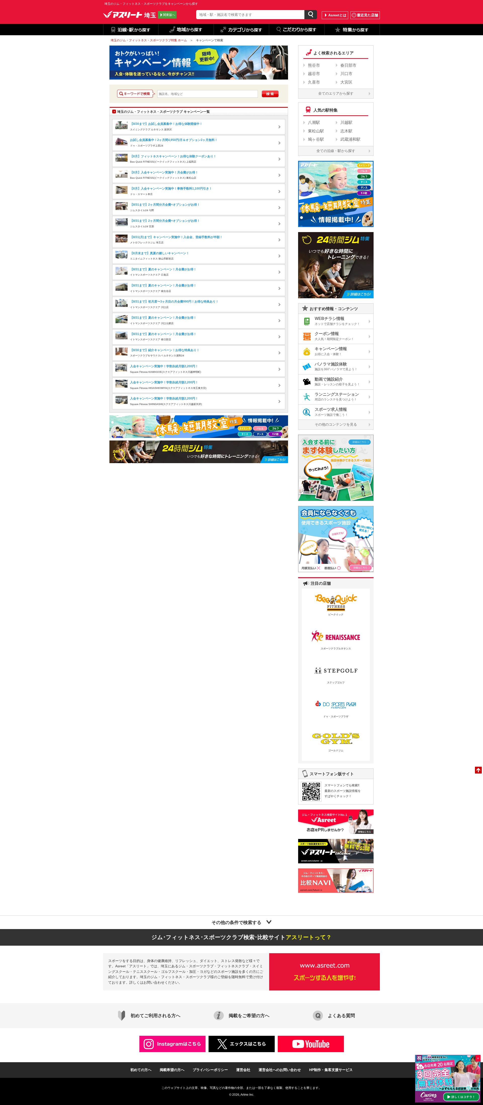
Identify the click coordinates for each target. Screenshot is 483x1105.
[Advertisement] (151, 508)
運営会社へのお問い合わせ (280, 1070)
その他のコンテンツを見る (336, 424)
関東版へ (169, 15)
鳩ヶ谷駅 (316, 139)
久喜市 (314, 82)
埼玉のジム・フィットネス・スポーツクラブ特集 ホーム (149, 40)
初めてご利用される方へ (155, 1015)
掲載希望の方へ (172, 1070)
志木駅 (346, 131)
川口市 (346, 73)
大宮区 (346, 82)
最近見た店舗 (367, 15)
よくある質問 (341, 1015)
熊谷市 (314, 65)
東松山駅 (316, 131)
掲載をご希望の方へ (249, 1015)
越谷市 (314, 73)
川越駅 (346, 122)
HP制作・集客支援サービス (331, 1070)
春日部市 (348, 65)
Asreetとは (337, 15)
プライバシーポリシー (210, 1070)
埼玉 (150, 15)
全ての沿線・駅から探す (335, 151)
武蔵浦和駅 (350, 139)
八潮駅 (314, 122)
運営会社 (243, 1070)
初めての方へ (140, 1070)
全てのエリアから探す (335, 93)
